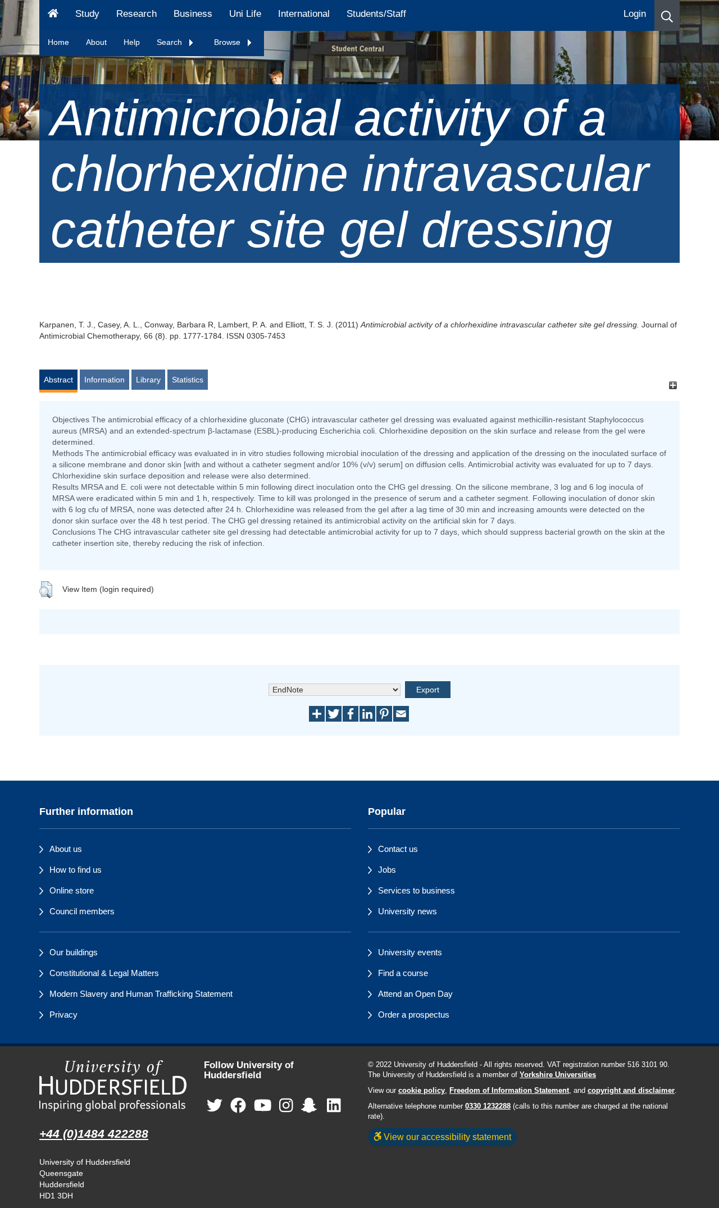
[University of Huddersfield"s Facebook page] (238, 1106)
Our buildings (73, 952)
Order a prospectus (413, 1014)
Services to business (416, 890)
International (304, 13)
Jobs (387, 869)
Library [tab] (148, 379)
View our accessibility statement (446, 1137)
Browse (228, 42)
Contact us (398, 849)
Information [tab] (104, 379)
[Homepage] (53, 15)
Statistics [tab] (187, 379)
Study (87, 13)
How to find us (75, 869)
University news (407, 911)
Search (170, 42)
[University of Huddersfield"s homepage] (113, 1085)
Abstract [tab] (58, 379)
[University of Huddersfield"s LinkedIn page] (334, 1106)
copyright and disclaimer (631, 1091)
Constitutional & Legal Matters (104, 973)
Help (132, 42)
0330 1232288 (488, 1106)
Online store (71, 890)
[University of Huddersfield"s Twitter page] (214, 1106)
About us (65, 849)
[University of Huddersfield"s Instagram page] (286, 1106)
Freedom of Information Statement (509, 1091)
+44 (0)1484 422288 (93, 1133)
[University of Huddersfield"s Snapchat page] (311, 1106)
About (96, 42)
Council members (82, 911)
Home (58, 42)
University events (410, 952)
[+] (672, 385)
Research (136, 13)
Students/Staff (376, 13)
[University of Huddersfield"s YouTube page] (263, 1106)
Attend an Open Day (415, 994)
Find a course (403, 973)
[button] (667, 15)
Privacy (63, 1014)
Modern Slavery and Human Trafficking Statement (141, 994)
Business (193, 13)
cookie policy (421, 1091)
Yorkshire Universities (558, 1075)
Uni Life (245, 13)
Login (635, 13)
